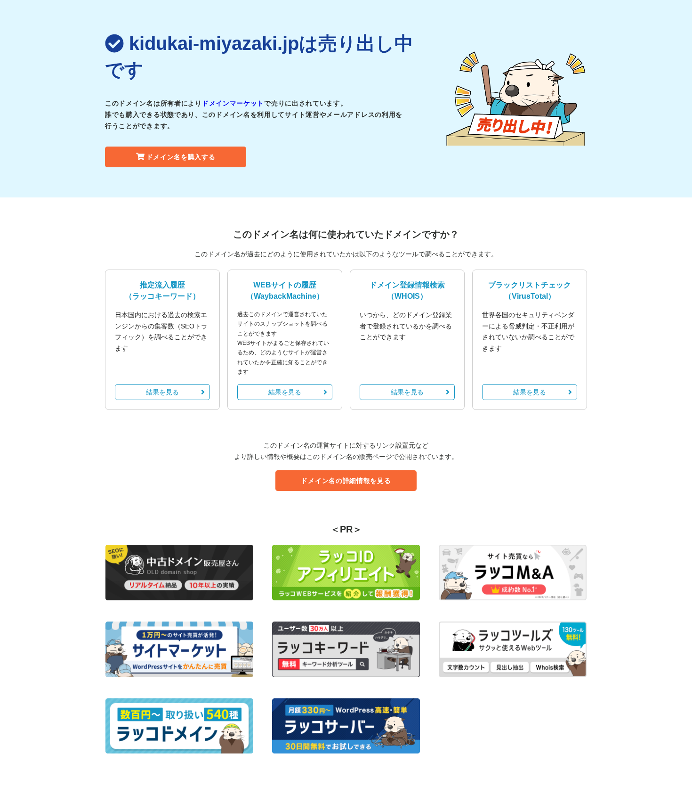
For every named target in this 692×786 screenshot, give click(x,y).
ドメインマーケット (233, 103)
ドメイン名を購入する (181, 157)
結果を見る (162, 392)
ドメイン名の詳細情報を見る (346, 480)
